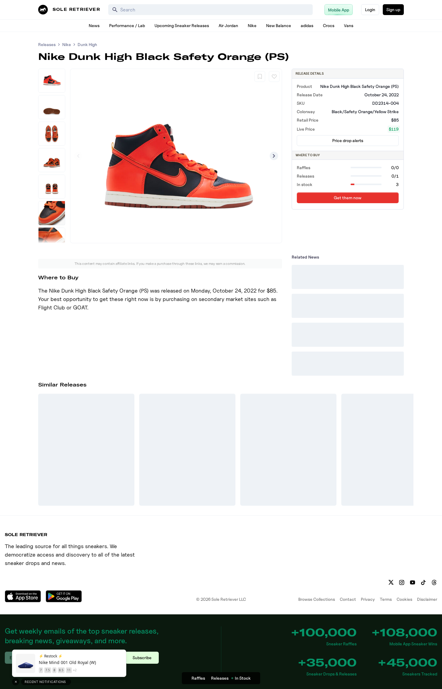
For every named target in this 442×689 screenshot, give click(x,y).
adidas (307, 25)
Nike (252, 25)
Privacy (368, 599)
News (94, 25)
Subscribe (142, 657)
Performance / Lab (127, 25)
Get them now (347, 197)
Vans (348, 25)
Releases (47, 44)
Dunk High (87, 44)
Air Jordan (228, 25)
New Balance (278, 25)
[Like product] (274, 76)
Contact (348, 599)
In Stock (243, 678)
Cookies (404, 599)
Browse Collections (316, 599)
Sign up (393, 9)
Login (370, 9)
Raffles (198, 678)
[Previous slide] (78, 156)
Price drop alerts (347, 140)
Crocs (328, 25)
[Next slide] (274, 156)
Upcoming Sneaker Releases (182, 25)
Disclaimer (427, 599)
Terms (386, 599)
